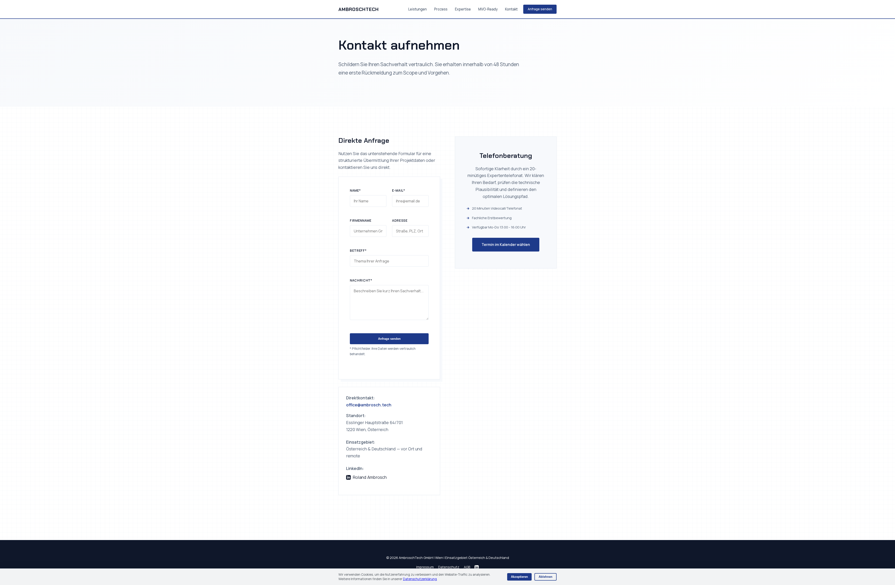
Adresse (400, 220)
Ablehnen (545, 576)
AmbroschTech (358, 9)
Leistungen (417, 9)
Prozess (441, 9)
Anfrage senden (540, 9)
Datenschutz (448, 567)
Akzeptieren (519, 576)
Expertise (463, 9)
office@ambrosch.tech (368, 405)
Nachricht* (361, 280)
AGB (467, 567)
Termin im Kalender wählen (506, 244)
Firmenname (361, 220)
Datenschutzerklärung (420, 579)
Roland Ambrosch (370, 477)
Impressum (425, 567)
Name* (355, 190)
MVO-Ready (488, 9)
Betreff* (358, 250)
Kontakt (511, 9)
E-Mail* (398, 190)
